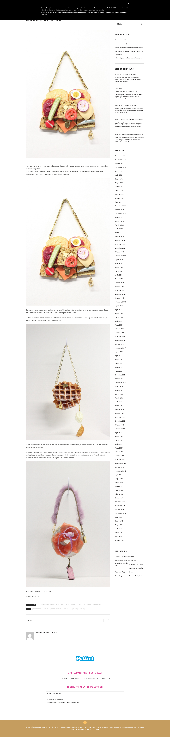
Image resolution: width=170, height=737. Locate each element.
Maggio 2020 (119, 225)
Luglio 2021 (118, 175)
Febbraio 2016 (119, 409)
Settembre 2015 (120, 429)
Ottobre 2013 (119, 509)
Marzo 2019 (119, 279)
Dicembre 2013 (120, 502)
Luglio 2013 (118, 517)
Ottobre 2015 (119, 425)
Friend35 (117, 88)
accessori (37, 609)
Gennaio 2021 (119, 198)
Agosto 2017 (119, 352)
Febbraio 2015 (119, 452)
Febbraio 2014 (119, 494)
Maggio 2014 (119, 482)
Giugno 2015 (119, 436)
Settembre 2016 (120, 383)
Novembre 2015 (120, 421)
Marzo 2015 (119, 448)
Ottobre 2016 (119, 379)
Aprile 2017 (118, 367)
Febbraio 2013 (119, 536)
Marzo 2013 (118, 532)
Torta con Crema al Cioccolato (126, 91)
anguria (46, 609)
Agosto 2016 (119, 386)
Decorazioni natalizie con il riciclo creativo (129, 48)
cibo (64, 609)
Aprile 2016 (118, 402)
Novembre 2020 (120, 206)
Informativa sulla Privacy (70, 702)
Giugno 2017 (119, 359)
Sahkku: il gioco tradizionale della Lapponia (129, 58)
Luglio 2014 (118, 475)
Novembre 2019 (120, 248)
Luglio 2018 (118, 310)
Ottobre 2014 (119, 467)
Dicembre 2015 (120, 417)
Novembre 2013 (120, 506)
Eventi (131, 557)
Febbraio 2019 (119, 283)
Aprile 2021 (118, 187)
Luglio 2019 (118, 263)
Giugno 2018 (119, 313)
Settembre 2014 (120, 471)
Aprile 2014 (118, 486)
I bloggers (132, 560)
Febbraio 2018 (119, 329)
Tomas (116, 120)
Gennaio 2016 (119, 413)
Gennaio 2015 (119, 456)
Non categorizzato (121, 576)
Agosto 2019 (119, 260)
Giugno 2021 (119, 179)
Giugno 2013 (119, 521)
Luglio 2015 (118, 433)
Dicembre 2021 (120, 156)
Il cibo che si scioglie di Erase (124, 44)
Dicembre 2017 (120, 336)
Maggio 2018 (119, 317)
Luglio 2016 (118, 390)
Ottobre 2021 (119, 163)
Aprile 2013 (118, 529)
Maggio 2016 (119, 398)
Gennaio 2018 (119, 333)
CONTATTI (106, 679)
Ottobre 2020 (119, 210)
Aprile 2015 (118, 444)
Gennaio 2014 (119, 498)
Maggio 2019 (119, 271)
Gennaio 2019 (119, 286)
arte (53, 609)
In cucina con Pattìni (136, 568)
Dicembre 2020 (120, 202)
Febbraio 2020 (120, 236)
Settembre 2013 (120, 513)
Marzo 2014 (119, 490)
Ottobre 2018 (119, 298)
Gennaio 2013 (119, 540)
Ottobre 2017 (119, 344)
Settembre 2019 (120, 256)
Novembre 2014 (120, 463)
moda (69, 609)
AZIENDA (63, 679)
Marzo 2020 (119, 233)
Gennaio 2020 (120, 240)
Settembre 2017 (120, 348)
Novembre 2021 (120, 160)
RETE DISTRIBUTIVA (91, 679)
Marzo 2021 (119, 190)
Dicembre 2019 (120, 244)
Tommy (117, 134)
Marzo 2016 (119, 406)
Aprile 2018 (118, 321)
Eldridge (117, 105)
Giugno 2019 (119, 267)
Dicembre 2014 (120, 459)
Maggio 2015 (119, 440)
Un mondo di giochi (135, 576)
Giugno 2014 (119, 479)
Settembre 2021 (120, 167)
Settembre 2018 (120, 302)
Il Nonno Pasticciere (92, 605)
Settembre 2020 (120, 213)
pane (75, 609)
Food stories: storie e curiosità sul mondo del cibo (60, 605)
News (131, 572)
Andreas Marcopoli (46, 632)
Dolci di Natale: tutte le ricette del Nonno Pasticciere (129, 53)
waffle (81, 609)
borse (58, 609)
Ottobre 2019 (119, 252)
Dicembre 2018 (120, 290)
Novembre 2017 (120, 340)
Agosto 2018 (119, 306)
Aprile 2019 (118, 275)
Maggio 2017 (119, 363)
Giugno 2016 (119, 394)
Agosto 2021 (119, 171)
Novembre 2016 (120, 375)
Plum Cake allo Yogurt (129, 74)
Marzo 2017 (118, 371)
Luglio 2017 (118, 356)
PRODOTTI (75, 679)
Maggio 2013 (119, 525)
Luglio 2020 (119, 217)
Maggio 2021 (119, 183)
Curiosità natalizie (121, 40)
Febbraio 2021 (119, 194)
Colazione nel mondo (122, 557)
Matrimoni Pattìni (120, 572)
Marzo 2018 (119, 325)
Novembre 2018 (120, 294)
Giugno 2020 (119, 221)
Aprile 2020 (119, 229)
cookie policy (100, 10)
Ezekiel (117, 74)
